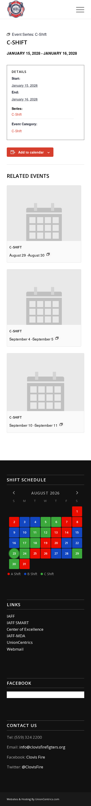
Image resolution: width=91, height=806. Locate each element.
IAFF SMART (18, 622)
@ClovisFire (32, 767)
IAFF (11, 616)
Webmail (15, 649)
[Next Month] (77, 493)
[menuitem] (77, 9)
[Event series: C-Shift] (48, 254)
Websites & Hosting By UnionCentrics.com (33, 799)
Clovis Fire (35, 757)
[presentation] (44, 213)
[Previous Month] (14, 493)
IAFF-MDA (16, 635)
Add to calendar (31, 152)
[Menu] (77, 9)
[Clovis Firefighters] (38, 9)
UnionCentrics (20, 642)
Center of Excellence (25, 629)
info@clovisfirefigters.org (42, 747)
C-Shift (17, 114)
